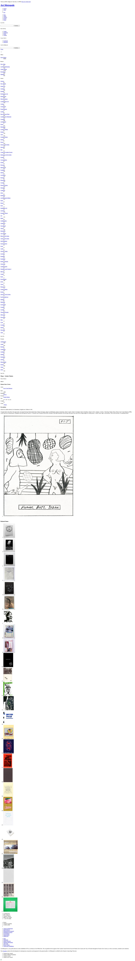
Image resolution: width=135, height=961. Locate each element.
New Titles (3, 64)
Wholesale (5, 939)
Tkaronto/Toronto (4, 312)
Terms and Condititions (8, 946)
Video (2, 367)
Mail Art (2, 271)
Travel (2, 284)
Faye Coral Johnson (7, 388)
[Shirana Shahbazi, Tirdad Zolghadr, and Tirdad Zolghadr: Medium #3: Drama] (8, 623)
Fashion (2, 157)
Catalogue (3, 190)
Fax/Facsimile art (4, 297)
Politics (2, 132)
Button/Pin (3, 231)
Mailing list (5, 936)
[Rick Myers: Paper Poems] (8, 681)
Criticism (3, 88)
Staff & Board (6, 929)
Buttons (2, 346)
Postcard (2, 177)
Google (5, 35)
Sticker (2, 327)
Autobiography (4, 266)
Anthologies (3, 341)
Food (2, 246)
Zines (2, 193)
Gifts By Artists (4, 251)
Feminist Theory (4, 213)
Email (4, 34)
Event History (6, 933)
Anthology (3, 223)
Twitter (5, 31)
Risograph (3, 180)
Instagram (5, 42)
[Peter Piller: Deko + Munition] (9, 566)
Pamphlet (3, 256)
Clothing (2, 351)
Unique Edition (4, 289)
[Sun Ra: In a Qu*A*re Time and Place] (8, 868)
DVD (2, 281)
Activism (3, 210)
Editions (2, 354)
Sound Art (3, 86)
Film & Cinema (4, 99)
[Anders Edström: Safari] (9, 580)
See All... (3, 336)
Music (2, 218)
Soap (2, 205)
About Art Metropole (8, 928)
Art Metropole (7, 5)
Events (4, 18)
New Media (3, 83)
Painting (2, 91)
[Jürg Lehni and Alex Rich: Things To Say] (9, 594)
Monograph (3, 167)
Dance (2, 203)
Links (4, 10)
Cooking (2, 325)
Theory (2, 228)
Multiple (2, 299)
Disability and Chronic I (6, 269)
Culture (2, 111)
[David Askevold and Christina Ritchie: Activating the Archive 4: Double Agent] (10, 911)
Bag (1, 149)
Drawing (2, 165)
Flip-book (3, 330)
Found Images (4, 109)
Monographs (3, 362)
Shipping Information (8, 942)
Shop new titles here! (26, 1)
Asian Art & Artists (5, 238)
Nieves (4, 394)
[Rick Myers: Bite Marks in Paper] (9, 609)
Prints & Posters (4, 185)
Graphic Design (4, 137)
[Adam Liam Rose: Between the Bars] (8, 896)
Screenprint (3, 304)
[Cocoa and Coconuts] (8, 796)
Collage (2, 104)
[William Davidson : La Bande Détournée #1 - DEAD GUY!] (8, 738)
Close (2, 49)
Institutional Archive (7, 932)
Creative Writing (4, 129)
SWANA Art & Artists (5, 294)
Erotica (2, 292)
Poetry (2, 124)
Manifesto (3, 302)
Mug (2, 319)
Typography (3, 106)
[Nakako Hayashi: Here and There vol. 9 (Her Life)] (9, 652)
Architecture (3, 121)
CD (1, 215)
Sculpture (3, 170)
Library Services (7, 941)
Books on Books (4, 261)
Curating (2, 307)
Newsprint (3, 317)
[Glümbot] (7, 810)
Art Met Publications (5, 66)
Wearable (3, 187)
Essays (2, 142)
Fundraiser (3, 259)
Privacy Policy (6, 945)
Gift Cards (5, 943)
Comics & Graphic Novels (6, 152)
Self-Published (4, 241)
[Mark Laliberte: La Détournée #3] (8, 753)
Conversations (4, 160)
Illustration (3, 127)
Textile (2, 274)
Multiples (3, 74)
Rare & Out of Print (5, 114)
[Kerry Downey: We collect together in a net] (8, 882)
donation (5, 951)
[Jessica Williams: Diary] (9, 551)
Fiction (2, 162)
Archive (5, 17)
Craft (2, 322)
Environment (3, 279)
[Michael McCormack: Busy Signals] (10, 853)
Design (2, 139)
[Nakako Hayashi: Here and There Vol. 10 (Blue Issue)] (9, 637)
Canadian (3, 119)
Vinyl (2, 134)
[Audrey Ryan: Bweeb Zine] (8, 724)
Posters (2, 364)
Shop (4, 14)
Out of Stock (3, 57)
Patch (2, 200)
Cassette (2, 309)
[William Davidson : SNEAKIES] (8, 781)
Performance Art (4, 94)
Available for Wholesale (6, 116)
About (4, 16)
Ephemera (3, 195)
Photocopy (3, 286)
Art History (3, 175)
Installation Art (4, 208)
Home (4, 20)
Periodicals (3, 71)
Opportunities (6, 935)
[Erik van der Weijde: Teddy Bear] (8, 695)
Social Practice (4, 243)
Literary (2, 81)
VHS (2, 332)
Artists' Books (4, 69)
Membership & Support (8, 931)
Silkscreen (3, 314)
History (2, 172)
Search (4, 8)
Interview (3, 147)
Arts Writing (3, 233)
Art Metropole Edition (5, 198)
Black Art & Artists (5, 236)
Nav (4, 12)
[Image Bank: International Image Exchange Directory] (8, 825)
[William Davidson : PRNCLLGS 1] (7, 767)
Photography (3, 96)
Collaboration (4, 220)
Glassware (3, 264)
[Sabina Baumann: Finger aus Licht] (9, 537)
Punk (2, 276)
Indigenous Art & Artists (6, 154)
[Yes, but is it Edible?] (10, 839)
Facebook (5, 32)
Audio (2, 248)
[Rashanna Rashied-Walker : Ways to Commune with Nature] (8, 709)
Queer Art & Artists (5, 144)
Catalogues (3, 349)
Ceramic (2, 182)
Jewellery (3, 253)
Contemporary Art (5, 101)
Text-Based (3, 226)
